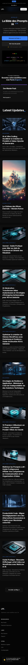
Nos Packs (3, 622)
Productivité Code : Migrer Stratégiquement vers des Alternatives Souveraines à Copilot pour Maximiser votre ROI (13, 518)
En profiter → (14, 5)
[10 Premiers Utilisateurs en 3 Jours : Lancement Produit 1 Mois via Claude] (14, 420)
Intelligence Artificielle (9, 242)
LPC (3, 609)
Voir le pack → (7, 97)
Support (3, 636)
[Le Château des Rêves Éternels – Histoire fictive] (14, 201)
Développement (5, 133)
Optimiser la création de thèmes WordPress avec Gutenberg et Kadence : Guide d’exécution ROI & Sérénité (12, 339)
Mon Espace (4, 633)
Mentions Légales (5, 644)
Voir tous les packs (14, 43)
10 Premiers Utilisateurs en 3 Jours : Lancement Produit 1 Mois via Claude (13, 427)
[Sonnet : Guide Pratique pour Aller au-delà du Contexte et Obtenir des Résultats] (14, 241)
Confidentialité (4, 650)
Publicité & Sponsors (6, 625)
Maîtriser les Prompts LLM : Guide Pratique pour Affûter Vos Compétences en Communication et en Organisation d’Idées (13, 471)
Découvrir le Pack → (15, 38)
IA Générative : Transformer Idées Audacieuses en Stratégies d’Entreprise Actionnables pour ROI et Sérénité (13, 292)
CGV (2, 647)
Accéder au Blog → (14, 590)
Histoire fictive (6, 203)
